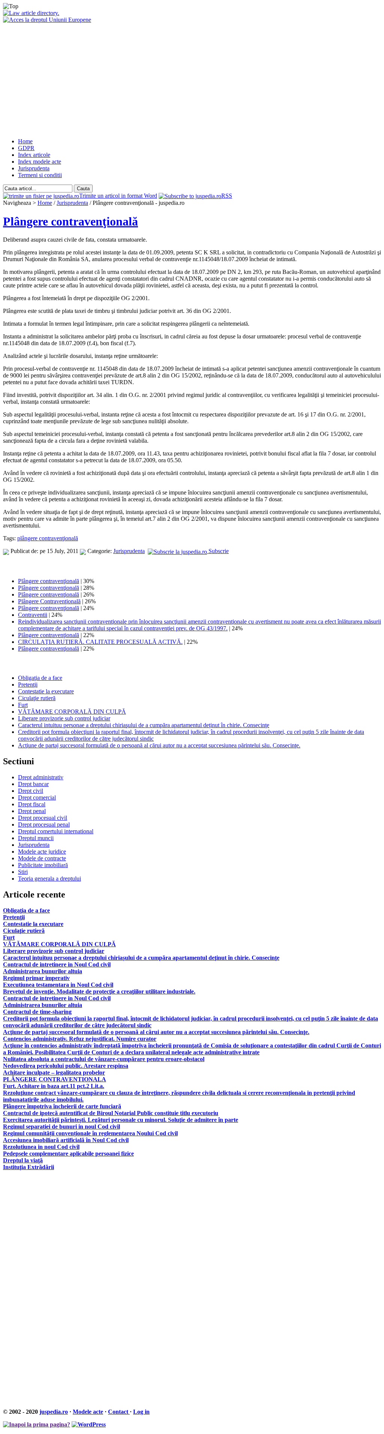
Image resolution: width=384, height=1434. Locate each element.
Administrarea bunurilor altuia (42, 971)
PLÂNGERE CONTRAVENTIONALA (54, 1079)
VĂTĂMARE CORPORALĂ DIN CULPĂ (72, 711)
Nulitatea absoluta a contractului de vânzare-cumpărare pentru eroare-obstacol (103, 1059)
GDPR (26, 148)
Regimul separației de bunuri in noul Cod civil (61, 1126)
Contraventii (32, 615)
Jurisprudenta (34, 168)
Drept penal (32, 811)
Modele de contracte (42, 858)
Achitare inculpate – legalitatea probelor (54, 1072)
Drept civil (30, 791)
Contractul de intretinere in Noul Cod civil (57, 964)
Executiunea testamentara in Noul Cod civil (58, 985)
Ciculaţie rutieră (37, 698)
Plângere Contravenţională (49, 601)
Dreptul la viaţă (23, 1160)
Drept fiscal (31, 804)
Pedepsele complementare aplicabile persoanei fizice (68, 1153)
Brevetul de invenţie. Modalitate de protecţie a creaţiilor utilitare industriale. (99, 991)
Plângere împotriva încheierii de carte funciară (62, 1106)
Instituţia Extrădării (28, 1167)
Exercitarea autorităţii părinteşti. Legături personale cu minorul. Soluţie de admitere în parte (120, 1120)
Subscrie (218, 551)
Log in (141, 1411)
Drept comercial (37, 797)
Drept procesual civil (42, 818)
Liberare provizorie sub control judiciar (64, 718)
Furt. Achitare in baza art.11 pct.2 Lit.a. (53, 1086)
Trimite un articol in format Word (118, 195)
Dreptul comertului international (55, 831)
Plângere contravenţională (70, 221)
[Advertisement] (192, 79)
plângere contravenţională (47, 538)
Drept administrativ (40, 777)
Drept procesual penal (44, 824)
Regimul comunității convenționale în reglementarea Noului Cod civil (90, 1133)
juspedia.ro (53, 1411)
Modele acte (88, 1411)
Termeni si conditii (40, 175)
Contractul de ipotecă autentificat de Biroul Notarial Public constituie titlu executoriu (110, 1113)
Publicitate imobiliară (43, 865)
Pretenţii (28, 684)
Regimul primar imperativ (36, 978)
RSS (226, 195)
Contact (119, 1411)
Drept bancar (33, 784)
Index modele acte (39, 161)
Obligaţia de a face (40, 678)
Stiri (23, 872)
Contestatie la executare (46, 691)
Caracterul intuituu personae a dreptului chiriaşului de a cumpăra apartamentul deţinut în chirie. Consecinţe (143, 725)
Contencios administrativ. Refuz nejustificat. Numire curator (79, 1039)
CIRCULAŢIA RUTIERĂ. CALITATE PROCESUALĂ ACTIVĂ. (100, 642)
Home (25, 141)
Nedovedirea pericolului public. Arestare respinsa (65, 1066)
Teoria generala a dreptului (49, 878)
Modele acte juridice (42, 851)
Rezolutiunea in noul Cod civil (41, 1147)
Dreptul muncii (36, 838)
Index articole (34, 155)
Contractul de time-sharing (37, 1012)
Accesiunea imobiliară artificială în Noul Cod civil (66, 1140)
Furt (23, 705)
